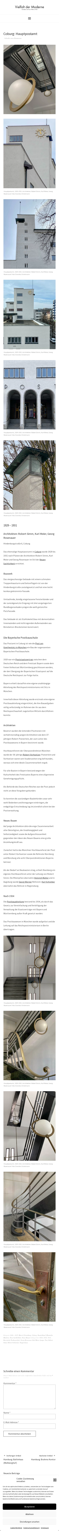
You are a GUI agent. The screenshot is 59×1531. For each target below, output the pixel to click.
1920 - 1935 (14, 1335)
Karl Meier (35, 1340)
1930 (45, 1338)
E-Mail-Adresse (11, 1422)
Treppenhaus (24, 1343)
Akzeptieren (29, 1506)
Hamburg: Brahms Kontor (43, 1457)
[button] (55, 1480)
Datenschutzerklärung (31, 1528)
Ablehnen (30, 1514)
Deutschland (42, 1335)
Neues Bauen (26, 1338)
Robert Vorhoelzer (31, 754)
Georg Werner (25, 881)
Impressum (45, 1528)
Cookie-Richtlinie (16, 1528)
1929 (41, 1338)
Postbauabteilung (15, 901)
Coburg (38, 551)
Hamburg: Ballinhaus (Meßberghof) (13, 1459)
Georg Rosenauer (26, 1340)
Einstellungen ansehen (29, 1521)
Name (6, 1412)
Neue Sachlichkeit (15, 1338)
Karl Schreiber (48, 881)
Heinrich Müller (41, 877)
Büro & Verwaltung (25, 1335)
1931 (49, 1338)
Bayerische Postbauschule (11, 1340)
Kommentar (9, 1383)
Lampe (42, 1340)
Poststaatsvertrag (24, 659)
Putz (46, 1340)
